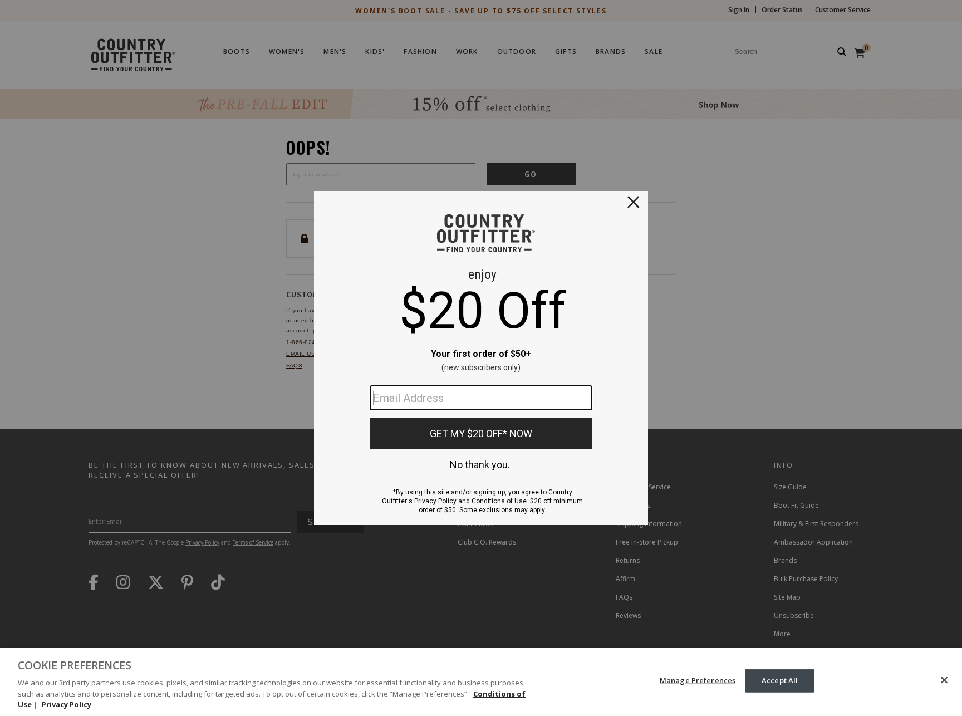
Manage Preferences (697, 680)
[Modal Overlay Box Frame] (481, 358)
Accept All (780, 680)
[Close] (944, 680)
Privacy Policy (66, 704)
